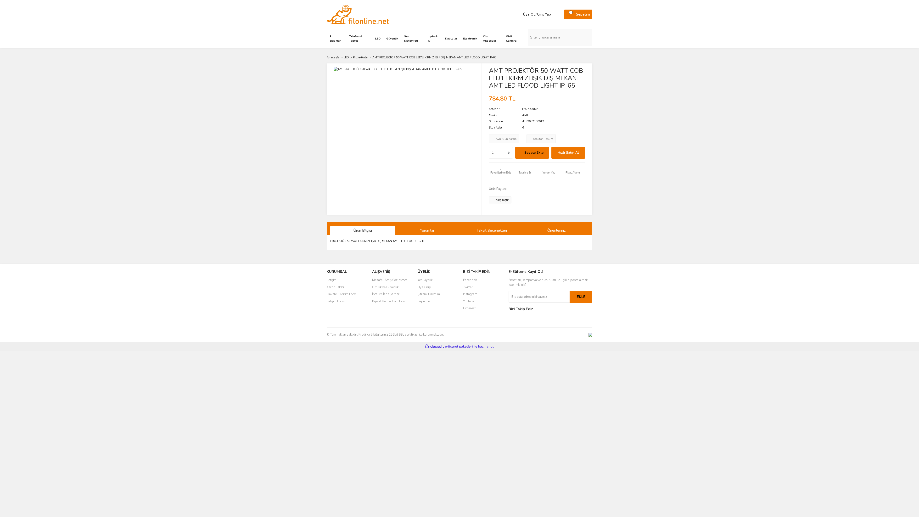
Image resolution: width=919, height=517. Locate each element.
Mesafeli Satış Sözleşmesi (390, 280)
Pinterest (469, 308)
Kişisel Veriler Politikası (388, 301)
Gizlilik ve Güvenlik (385, 287)
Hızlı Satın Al (568, 152)
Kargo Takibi (335, 287)
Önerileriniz (556, 230)
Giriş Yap (544, 14)
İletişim (331, 280)
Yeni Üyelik (425, 280)
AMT (525, 115)
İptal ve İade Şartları (386, 294)
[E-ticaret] (459, 346)
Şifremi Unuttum (429, 294)
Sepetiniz (424, 301)
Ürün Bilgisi (362, 230)
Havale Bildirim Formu (342, 294)
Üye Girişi (424, 287)
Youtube (468, 301)
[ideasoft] (434, 346)
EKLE (581, 296)
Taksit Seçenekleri (492, 230)
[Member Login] (518, 14)
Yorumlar (427, 230)
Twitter (468, 287)
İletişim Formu (336, 301)
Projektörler (530, 109)
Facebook (470, 280)
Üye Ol (529, 14)
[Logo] (358, 14)
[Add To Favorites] (501, 172)
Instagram (470, 294)
